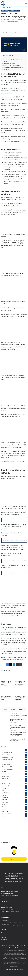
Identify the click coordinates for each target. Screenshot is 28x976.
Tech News (4, 795)
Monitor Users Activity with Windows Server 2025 (6, 683)
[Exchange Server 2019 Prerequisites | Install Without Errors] (5, 727)
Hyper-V (4, 806)
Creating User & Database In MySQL (13, 67)
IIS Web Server (7, 653)
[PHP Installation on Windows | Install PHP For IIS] (5, 741)
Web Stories (4, 939)
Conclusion (6, 69)
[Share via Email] (17, 664)
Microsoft (4, 750)
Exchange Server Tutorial (7, 905)
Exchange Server (6, 754)
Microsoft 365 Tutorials (6, 907)
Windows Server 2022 (15, 10)
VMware (4, 816)
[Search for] (21, 4)
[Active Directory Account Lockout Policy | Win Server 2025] (21, 691)
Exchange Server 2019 (7, 759)
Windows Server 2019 (7, 764)
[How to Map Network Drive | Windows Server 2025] (7, 691)
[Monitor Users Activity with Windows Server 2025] (7, 676)
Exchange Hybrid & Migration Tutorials (10, 911)
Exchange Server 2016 (7, 752)
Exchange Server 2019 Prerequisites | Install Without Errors (17, 727)
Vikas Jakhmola (6, 32)
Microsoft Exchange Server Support (9, 891)
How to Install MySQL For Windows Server (12, 60)
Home (3, 7)
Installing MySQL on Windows (11, 65)
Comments (22, 709)
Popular (5, 709)
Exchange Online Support (7, 893)
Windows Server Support (7, 898)
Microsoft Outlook (6, 774)
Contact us (3, 937)
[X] (10, 664)
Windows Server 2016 (7, 766)
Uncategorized (5, 804)
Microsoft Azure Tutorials (7, 909)
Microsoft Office (6, 776)
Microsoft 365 (5, 785)
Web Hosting (5, 802)
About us (3, 935)
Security (4, 788)
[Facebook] (7, 664)
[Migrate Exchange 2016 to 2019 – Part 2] (5, 721)
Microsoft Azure (6, 783)
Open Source (8, 7)
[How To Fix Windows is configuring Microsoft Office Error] (5, 715)
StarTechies (16, 947)
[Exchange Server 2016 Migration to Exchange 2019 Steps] (5, 734)
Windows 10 (5, 771)
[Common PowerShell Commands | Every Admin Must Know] (21, 676)
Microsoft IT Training (6, 813)
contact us (20, 659)
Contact (21, 969)
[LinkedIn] (14, 664)
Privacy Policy (8, 969)
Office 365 (4, 799)
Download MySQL (6, 204)
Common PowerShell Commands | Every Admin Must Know (20, 683)
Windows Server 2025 (7, 769)
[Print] (20, 664)
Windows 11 (5, 778)
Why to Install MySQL (9, 63)
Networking (4, 809)
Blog (2, 932)
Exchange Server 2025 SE (8, 757)
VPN (3, 790)
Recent (13, 709)
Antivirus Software (6, 792)
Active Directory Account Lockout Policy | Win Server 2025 (21, 698)
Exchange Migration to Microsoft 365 (9, 895)
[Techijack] (3, 3)
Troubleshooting (5, 797)
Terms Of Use (15, 969)
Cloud (3, 781)
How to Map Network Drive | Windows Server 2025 (7, 698)
